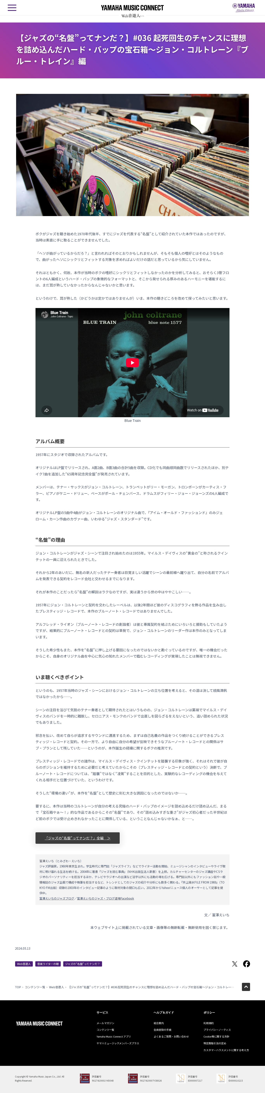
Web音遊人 (24, 964)
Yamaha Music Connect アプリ (114, 1036)
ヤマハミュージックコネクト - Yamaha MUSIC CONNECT (132, 7)
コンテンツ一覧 (35, 987)
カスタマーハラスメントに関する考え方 (226, 1050)
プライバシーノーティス (217, 1030)
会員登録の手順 (162, 1030)
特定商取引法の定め (215, 1043)
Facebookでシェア (246, 963)
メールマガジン (105, 1023)
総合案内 (159, 1023)
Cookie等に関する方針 (216, 1036)
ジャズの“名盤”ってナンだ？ (82, 964)
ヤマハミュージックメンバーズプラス (118, 1043)
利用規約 (209, 1023)
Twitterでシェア (234, 963)
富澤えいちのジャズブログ (56, 898)
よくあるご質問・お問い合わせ (171, 1036)
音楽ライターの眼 (48, 964)
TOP (18, 987)
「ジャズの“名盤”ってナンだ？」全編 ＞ (78, 837)
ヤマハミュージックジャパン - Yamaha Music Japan (243, 8)
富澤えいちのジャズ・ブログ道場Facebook (105, 898)
